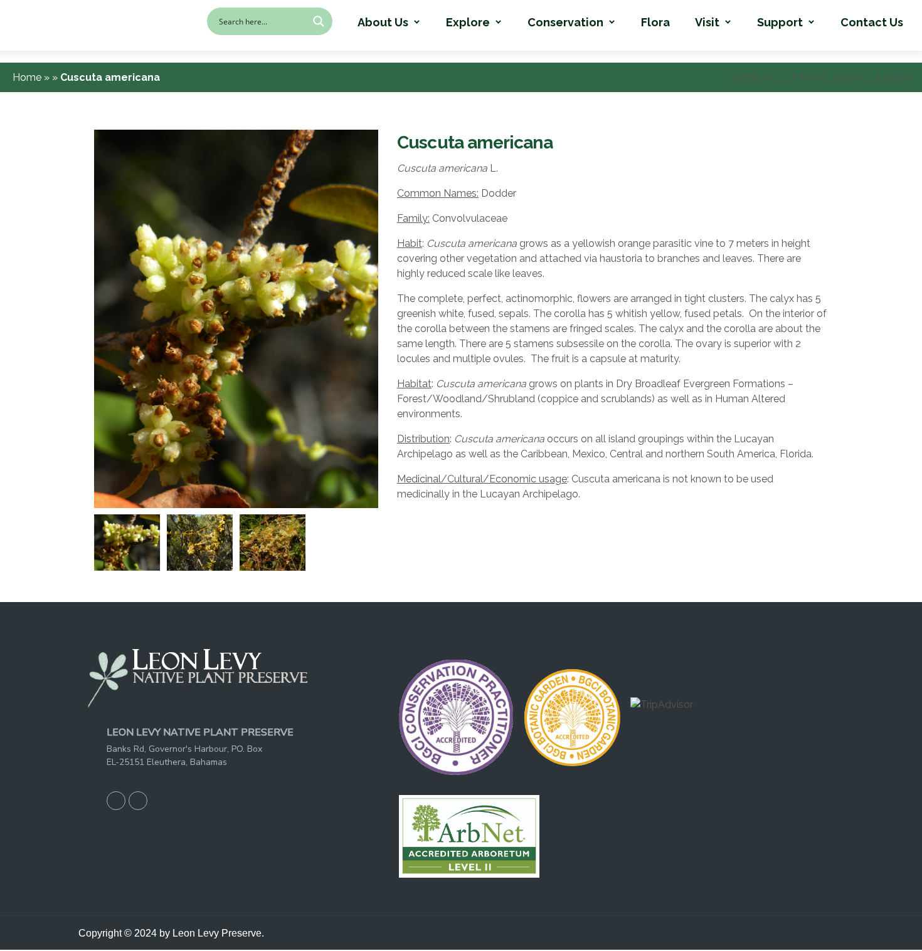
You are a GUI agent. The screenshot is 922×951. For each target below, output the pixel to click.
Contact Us (871, 22)
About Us (383, 22)
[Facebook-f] (116, 800)
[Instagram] (138, 800)
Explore (468, 22)
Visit (707, 22)
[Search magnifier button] (318, 21)
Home (28, 77)
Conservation (565, 22)
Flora (655, 22)
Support (780, 22)
